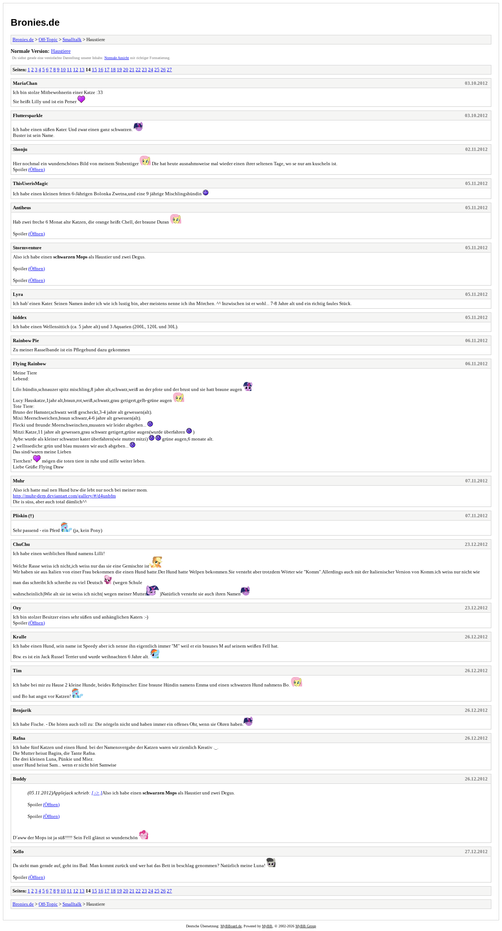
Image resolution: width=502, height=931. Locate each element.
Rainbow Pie (26, 340)
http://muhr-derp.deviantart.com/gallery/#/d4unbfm (64, 496)
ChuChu (21, 544)
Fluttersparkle (28, 115)
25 (156, 69)
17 (107, 69)
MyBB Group (305, 926)
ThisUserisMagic (30, 183)
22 (138, 69)
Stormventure (27, 247)
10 (63, 69)
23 (144, 69)
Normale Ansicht (116, 58)
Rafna (19, 738)
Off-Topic (48, 39)
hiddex (20, 317)
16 (100, 69)
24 (150, 69)
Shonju (20, 149)
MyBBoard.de (230, 926)
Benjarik (22, 710)
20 (125, 69)
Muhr (19, 480)
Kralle (19, 637)
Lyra (18, 294)
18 (113, 69)
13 (82, 69)
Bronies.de (35, 22)
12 (75, 69)
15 (94, 69)
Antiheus (22, 207)
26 (163, 69)
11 (69, 69)
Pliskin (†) (23, 515)
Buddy (19, 779)
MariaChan (25, 83)
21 (132, 69)
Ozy (17, 608)
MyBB (267, 926)
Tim (17, 670)
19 (119, 69)
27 (169, 69)
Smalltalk (72, 39)
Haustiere (61, 51)
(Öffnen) (36, 169)
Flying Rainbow (29, 363)
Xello (18, 851)
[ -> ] (97, 793)
